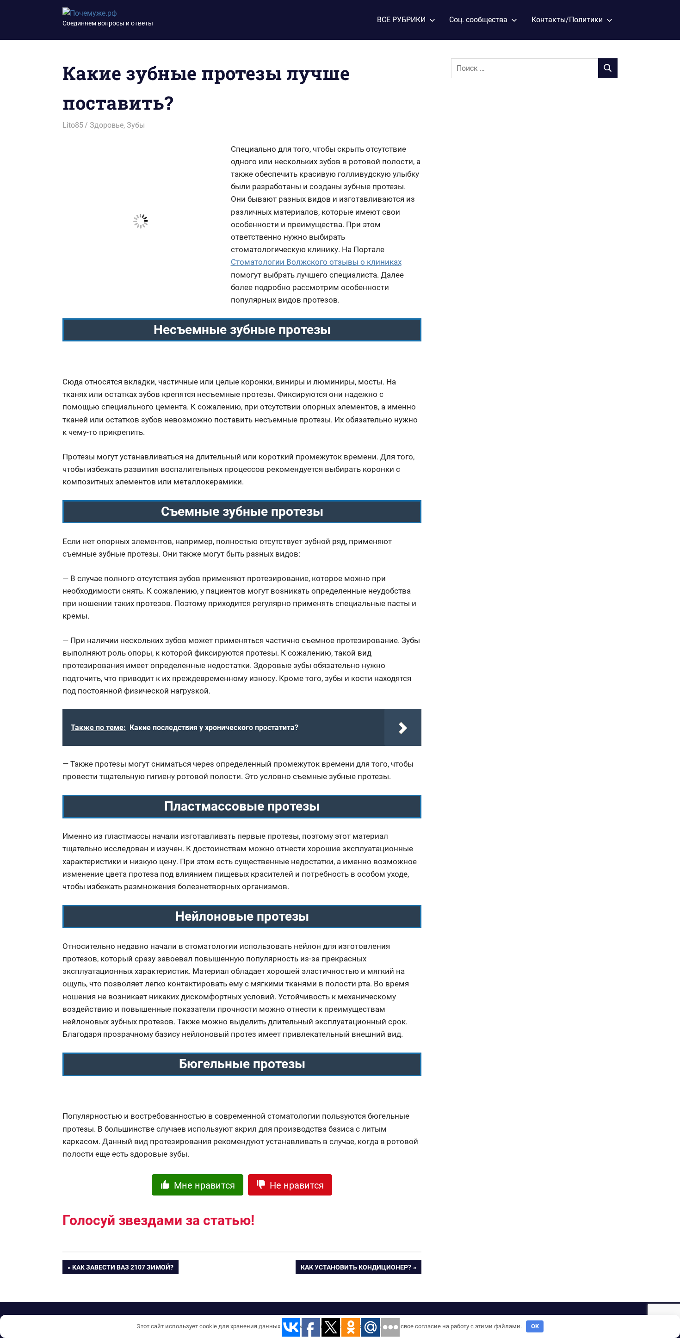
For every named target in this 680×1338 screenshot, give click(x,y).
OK (535, 1326)
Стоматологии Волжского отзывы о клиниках (316, 261)
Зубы (136, 125)
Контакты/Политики (567, 19)
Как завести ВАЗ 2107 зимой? (122, 1269)
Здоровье (107, 125)
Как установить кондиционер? (356, 1269)
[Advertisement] (520, 239)
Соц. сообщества (478, 19)
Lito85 (72, 125)
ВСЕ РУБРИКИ (401, 19)
